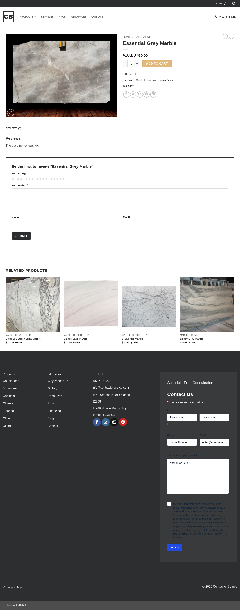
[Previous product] (231, 36)
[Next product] (225, 36)
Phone (172, 435)
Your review (20, 185)
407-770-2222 (101, 381)
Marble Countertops (146, 80)
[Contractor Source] (8, 16)
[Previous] (6, 314)
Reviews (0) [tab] (13, 128)
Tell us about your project (182, 455)
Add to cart (157, 63)
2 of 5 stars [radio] (19, 179)
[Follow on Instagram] (106, 422)
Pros (62, 16)
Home (127, 37)
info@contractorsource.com (110, 387)
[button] (234, 4)
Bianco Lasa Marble (75, 338)
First (169, 424)
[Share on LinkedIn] (153, 94)
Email (127, 217)
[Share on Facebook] (126, 94)
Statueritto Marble (132, 338)
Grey (131, 85)
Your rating (19, 173)
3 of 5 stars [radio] (29, 179)
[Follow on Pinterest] (123, 422)
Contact (97, 16)
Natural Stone (145, 37)
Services (47, 16)
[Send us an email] (114, 422)
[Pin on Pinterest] (146, 94)
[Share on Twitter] (133, 94)
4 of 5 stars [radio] (41, 179)
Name (16, 217)
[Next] (234, 314)
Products (27, 16)
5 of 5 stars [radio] (57, 179)
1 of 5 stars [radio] (13, 179)
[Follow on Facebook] (97, 422)
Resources (79, 16)
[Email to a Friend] (140, 94)
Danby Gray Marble (191, 338)
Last (202, 424)
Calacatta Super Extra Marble (23, 338)
